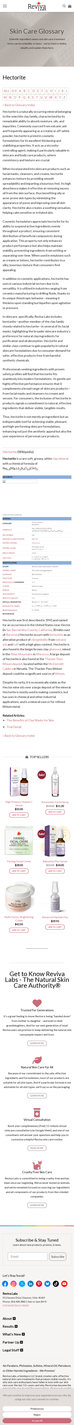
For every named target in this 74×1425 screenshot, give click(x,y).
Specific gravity (10, 598)
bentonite (56, 634)
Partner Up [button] (11, 1342)
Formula (7, 530)
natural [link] (28, 336)
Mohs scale (8, 582)
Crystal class (9, 548)
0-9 (14, 91)
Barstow (11, 634)
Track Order (21, 1305)
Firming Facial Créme (19, 861)
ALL (6, 91)
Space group (9, 553)
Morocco (42, 654)
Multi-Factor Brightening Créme (19, 918)
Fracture (7, 578)
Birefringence (10, 610)
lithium (59, 673)
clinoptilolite (39, 639)
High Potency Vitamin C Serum (19, 803)
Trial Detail (14, 727)
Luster (6, 586)
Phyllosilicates (37, 522)
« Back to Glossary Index (19, 105)
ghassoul (55, 649)
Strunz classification (13, 539)
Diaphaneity (9, 594)
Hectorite (10, 452)
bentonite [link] (9, 321)
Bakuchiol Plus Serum (55, 861)
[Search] (64, 6)
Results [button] (8, 1326)
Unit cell (7, 558)
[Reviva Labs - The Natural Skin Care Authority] (37, 6)
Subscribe (57, 1256)
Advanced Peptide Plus (55, 917)
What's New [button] (12, 1334)
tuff (16, 644)
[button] (5, 6)
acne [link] (6, 198)
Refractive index (11, 606)
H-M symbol (38, 549)
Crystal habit (9, 570)
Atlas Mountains (22, 654)
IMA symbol (8, 535)
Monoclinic (36, 543)
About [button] (7, 1318)
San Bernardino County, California (29, 630)
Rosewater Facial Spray (55, 802)
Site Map (7, 1305)
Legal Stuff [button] (11, 1350)
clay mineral (60, 458)
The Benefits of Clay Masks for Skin (30, 720)
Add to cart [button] (19, 815)
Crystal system (10, 543)
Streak (6, 590)
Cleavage (7, 574)
